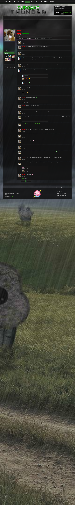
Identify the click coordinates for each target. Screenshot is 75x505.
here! (12, 196)
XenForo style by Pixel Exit (26, 200)
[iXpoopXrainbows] (6, 56)
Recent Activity (29, 38)
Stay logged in (57, 12)
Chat (14, 1)
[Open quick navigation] (70, 18)
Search (52, 1)
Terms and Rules (69, 200)
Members (27, 1)
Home (6, 1)
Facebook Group (34, 1)
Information (43, 38)
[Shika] (6, 59)
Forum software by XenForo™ (12, 200)
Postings (36, 38)
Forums (10, 1)
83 (14, 47)
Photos (49, 38)
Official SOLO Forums (60, 191)
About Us (40, 1)
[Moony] (13, 56)
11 (14, 48)
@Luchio (26, 123)
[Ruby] (13, 59)
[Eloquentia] (9, 56)
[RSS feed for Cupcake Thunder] (71, 187)
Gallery (18, 1)
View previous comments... (26, 73)
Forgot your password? (67, 12)
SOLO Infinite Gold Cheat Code (61, 193)
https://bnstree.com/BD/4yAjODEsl (34, 123)
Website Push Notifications (61, 195)
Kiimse (23, 178)
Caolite (23, 120)
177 (14, 49)
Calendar (23, 1)
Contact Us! (46, 1)
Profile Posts (21, 38)
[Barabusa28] (9, 59)
